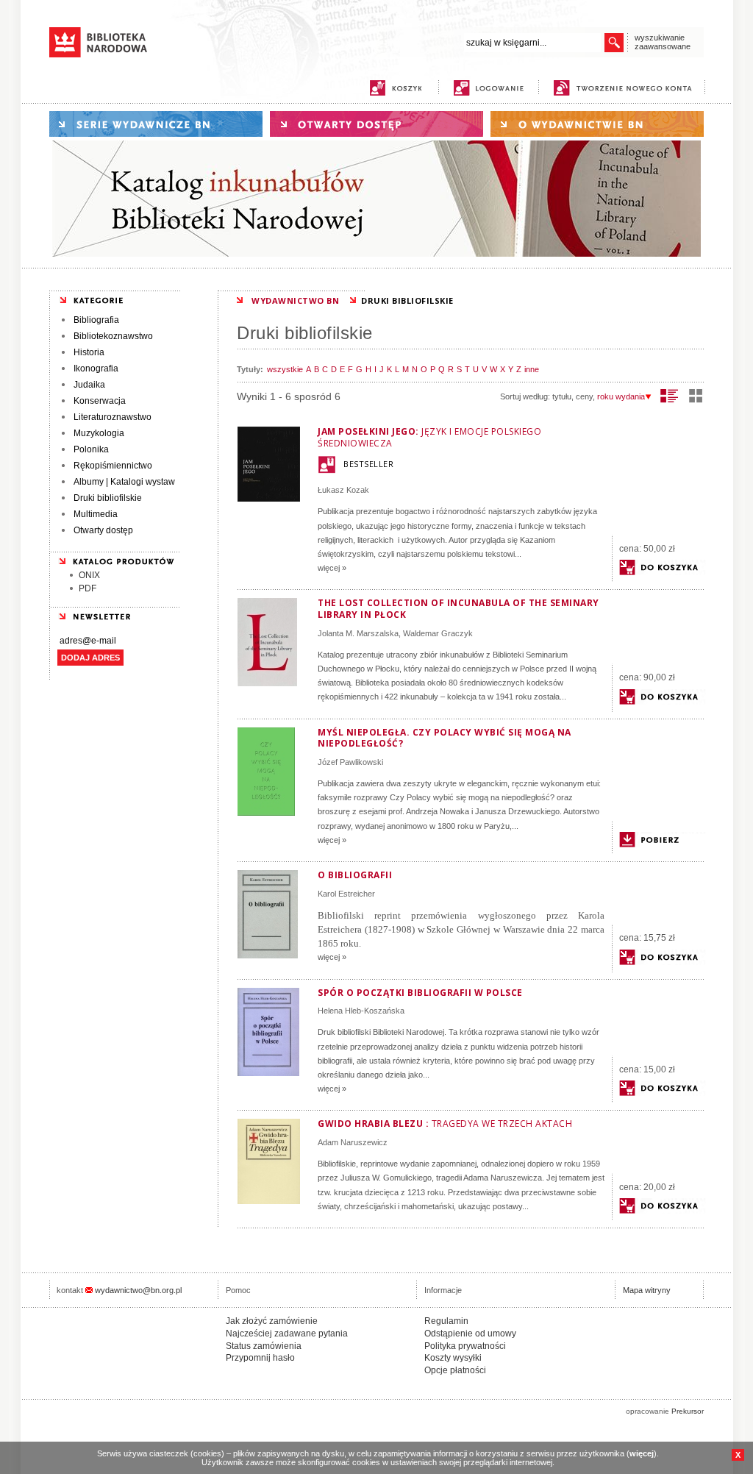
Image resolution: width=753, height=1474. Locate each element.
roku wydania (621, 396)
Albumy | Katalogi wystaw (124, 482)
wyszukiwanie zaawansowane (662, 42)
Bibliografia (96, 320)
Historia (89, 352)
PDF (87, 588)
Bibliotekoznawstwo (113, 336)
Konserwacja (100, 401)
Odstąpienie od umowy (470, 1333)
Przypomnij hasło (260, 1358)
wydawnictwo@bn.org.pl (138, 1290)
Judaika (89, 385)
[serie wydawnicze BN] (156, 124)
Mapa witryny (647, 1290)
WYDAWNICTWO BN (295, 300)
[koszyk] (395, 88)
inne (531, 369)
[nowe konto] (625, 88)
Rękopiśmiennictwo (113, 465)
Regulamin (446, 1321)
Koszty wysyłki (453, 1358)
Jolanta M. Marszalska (358, 633)
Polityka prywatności (465, 1346)
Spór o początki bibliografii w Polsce (420, 992)
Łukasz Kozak (343, 489)
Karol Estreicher (346, 893)
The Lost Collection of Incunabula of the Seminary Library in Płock (458, 609)
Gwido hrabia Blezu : (445, 1123)
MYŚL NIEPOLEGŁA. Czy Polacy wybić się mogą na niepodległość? (444, 738)
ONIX (89, 575)
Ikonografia (96, 368)
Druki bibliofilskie (108, 498)
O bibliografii (355, 875)
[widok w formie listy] (669, 396)
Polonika (91, 449)
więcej (641, 1453)
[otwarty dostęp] (376, 124)
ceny (584, 396)
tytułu (561, 396)
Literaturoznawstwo (112, 417)
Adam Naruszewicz (353, 1142)
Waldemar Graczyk (438, 633)
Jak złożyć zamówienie (272, 1321)
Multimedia (96, 514)
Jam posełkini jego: (429, 437)
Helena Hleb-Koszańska (361, 1010)
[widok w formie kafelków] (696, 396)
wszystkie (285, 369)
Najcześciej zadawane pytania (287, 1333)
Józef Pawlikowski (350, 762)
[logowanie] (492, 88)
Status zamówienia (263, 1346)
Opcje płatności (455, 1370)
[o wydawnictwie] (597, 124)
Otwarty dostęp (103, 530)
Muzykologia (99, 433)
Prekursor (687, 1411)
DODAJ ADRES (90, 657)
